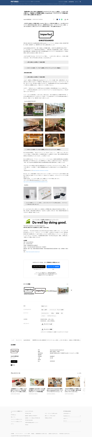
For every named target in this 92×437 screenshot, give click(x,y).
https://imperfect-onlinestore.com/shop (40, 170)
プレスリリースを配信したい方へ (16, 421)
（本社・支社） (51, 319)
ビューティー (36, 4)
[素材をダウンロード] (65, 19)
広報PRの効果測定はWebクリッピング (31, 422)
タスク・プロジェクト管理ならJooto (51, 413)
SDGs (52, 313)
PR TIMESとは (13, 414)
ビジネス (55, 4)
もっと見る (79, 373)
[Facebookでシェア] (59, 19)
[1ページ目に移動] (78, 376)
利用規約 (32, 433)
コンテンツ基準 (27, 433)
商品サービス (44, 306)
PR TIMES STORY (28, 413)
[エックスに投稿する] (57, 19)
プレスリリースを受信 (63, 1)
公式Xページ (65, 418)
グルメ (60, 4)
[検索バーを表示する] (80, 2)
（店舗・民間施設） (51, 320)
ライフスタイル (50, 4)
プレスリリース (19, 340)
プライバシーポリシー (19, 433)
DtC (62, 313)
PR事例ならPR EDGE (48, 417)
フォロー (14, 361)
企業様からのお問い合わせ (53, 433)
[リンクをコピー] (67, 19)
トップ (13, 340)
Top (11, 4)
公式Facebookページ (67, 413)
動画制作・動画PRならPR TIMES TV (31, 415)
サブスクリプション (52, 315)
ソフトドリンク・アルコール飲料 (56, 309)
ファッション (42, 4)
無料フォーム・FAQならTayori (50, 415)
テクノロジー (16, 4)
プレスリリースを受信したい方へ (16, 419)
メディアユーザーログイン (38, 266)
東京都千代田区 (44, 319)
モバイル (22, 4)
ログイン (77, 1)
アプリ (26, 4)
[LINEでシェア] (62, 19)
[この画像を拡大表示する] (29, 291)
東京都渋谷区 (43, 320)
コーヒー (43, 315)
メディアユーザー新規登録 (53, 266)
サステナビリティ (45, 313)
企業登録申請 (71, 1)
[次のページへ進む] (71, 290)
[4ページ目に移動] (80, 376)
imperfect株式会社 (27, 340)
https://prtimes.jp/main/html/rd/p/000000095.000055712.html (36, 181)
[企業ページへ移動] (15, 351)
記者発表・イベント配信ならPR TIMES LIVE (32, 417)
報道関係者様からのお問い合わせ (41, 433)
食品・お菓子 (44, 309)
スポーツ (64, 4)
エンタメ (30, 4)
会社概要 (12, 433)
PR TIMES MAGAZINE (29, 420)
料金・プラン (13, 417)
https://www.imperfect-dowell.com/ (33, 251)
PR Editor (26, 424)
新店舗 (57, 313)
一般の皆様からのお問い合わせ (64, 433)
